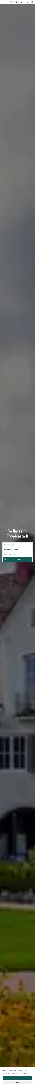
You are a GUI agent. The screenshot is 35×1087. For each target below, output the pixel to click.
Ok (17, 1078)
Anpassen (17, 1082)
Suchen (18, 559)
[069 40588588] (28, 2)
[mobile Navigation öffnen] (3, 2)
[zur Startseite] (16, 2)
